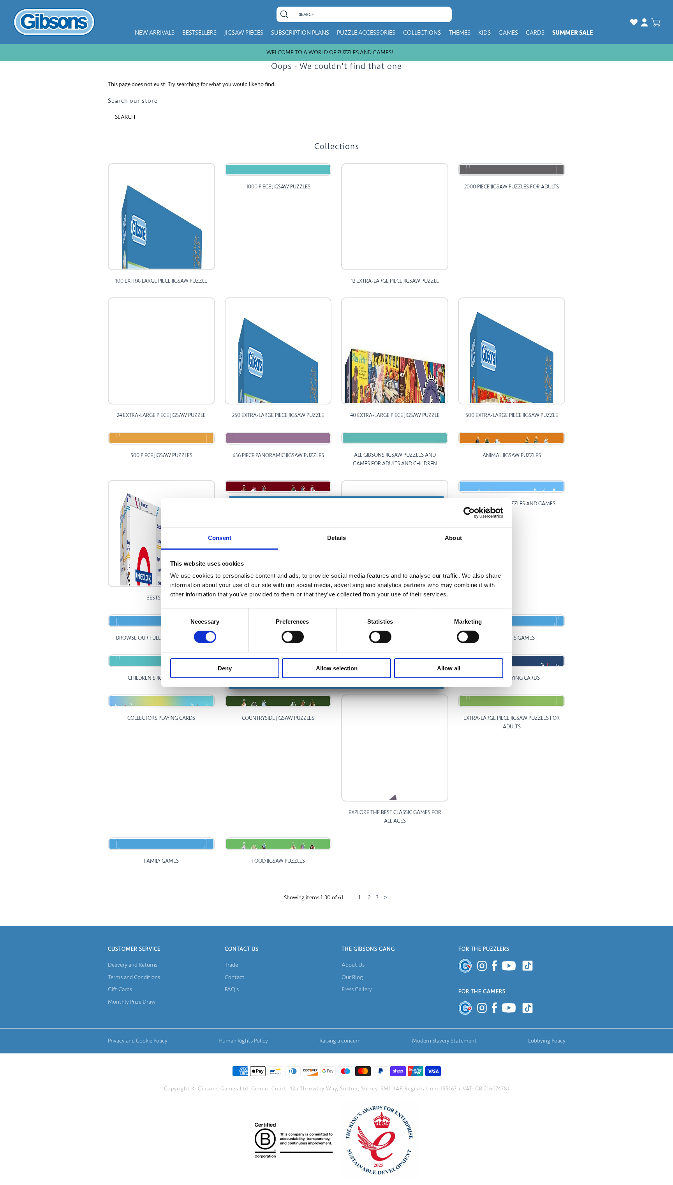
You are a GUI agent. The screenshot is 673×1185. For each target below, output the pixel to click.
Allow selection (337, 668)
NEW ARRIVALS (154, 33)
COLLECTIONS (422, 33)
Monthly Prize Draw (131, 1002)
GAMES (508, 33)
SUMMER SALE (572, 33)
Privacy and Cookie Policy (137, 1040)
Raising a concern (340, 1040)
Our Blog (352, 977)
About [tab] (453, 537)
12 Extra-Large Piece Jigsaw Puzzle (395, 281)
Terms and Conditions (134, 977)
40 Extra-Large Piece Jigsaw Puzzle (395, 415)
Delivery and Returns (132, 965)
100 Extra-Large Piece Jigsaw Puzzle (161, 281)
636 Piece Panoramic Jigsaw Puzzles (278, 455)
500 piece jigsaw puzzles (161, 455)
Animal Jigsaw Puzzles (512, 455)
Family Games (161, 861)
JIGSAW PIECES (243, 33)
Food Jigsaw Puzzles (278, 861)
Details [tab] (336, 537)
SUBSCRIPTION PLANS (300, 33)
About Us (353, 965)
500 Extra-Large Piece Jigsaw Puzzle (511, 415)
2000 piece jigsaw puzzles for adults (511, 186)
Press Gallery (357, 989)
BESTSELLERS (199, 33)
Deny (225, 668)
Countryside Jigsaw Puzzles (278, 718)
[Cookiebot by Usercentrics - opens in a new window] (469, 512)
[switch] (293, 637)
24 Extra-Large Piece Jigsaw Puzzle (161, 415)
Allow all (448, 668)
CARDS (535, 33)
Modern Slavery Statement (444, 1040)
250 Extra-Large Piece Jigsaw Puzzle (278, 415)
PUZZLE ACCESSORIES (366, 33)
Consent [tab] (219, 537)
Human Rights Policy (243, 1040)
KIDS (484, 33)
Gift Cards (120, 989)
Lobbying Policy (547, 1040)
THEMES (459, 33)
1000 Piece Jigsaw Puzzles (278, 186)
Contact (235, 977)
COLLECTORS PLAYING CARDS (161, 718)
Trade (231, 965)
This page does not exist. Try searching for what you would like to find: (192, 84)
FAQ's (232, 989)
